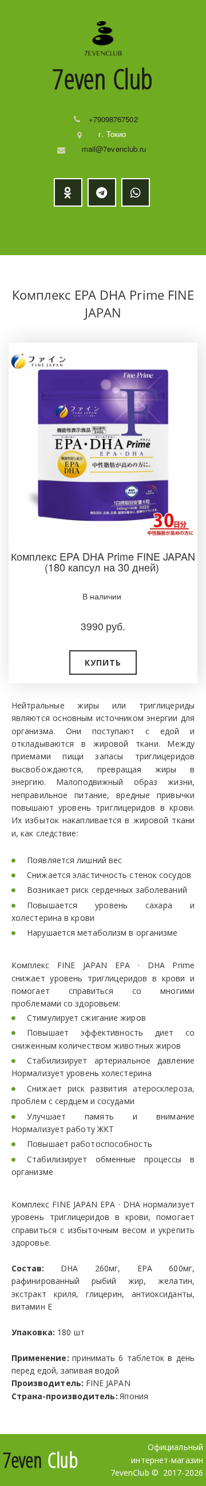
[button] (103, 662)
